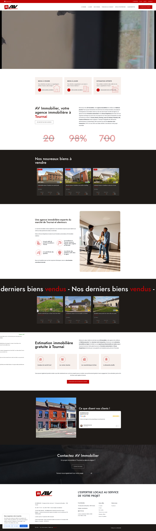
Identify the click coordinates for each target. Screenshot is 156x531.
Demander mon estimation (108, 90)
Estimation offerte (102, 514)
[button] (119, 426)
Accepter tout (23, 526)
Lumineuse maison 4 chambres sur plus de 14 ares (105, 185)
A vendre (83, 7)
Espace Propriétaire (120, 7)
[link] (48, 86)
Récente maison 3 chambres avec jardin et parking (77, 185)
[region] (15, 521)
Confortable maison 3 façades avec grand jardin (48, 185)
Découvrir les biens (47, 90)
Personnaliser (8, 526)
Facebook (87, 473)
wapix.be (55, 527)
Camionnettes (131, 7)
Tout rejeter (16, 526)
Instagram (96, 473)
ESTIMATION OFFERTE (42, 54)
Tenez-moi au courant (107, 7)
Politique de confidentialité (116, 528)
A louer (90, 7)
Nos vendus (97, 7)
